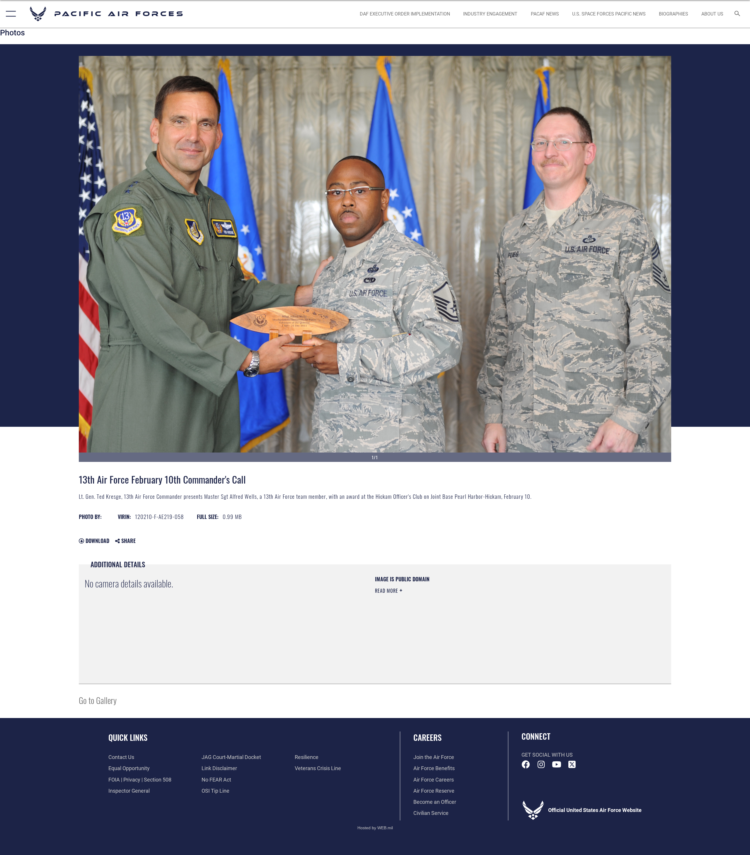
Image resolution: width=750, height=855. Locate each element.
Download (96, 540)
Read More (387, 590)
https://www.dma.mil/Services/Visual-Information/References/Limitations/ (443, 620)
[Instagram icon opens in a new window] (541, 764)
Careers (427, 737)
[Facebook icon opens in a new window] (525, 764)
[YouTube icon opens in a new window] (556, 764)
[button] (9, 14)
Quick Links (127, 737)
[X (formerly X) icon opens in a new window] (571, 764)
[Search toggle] (738, 14)
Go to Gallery (98, 700)
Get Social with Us (547, 755)
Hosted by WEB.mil (375, 827)
